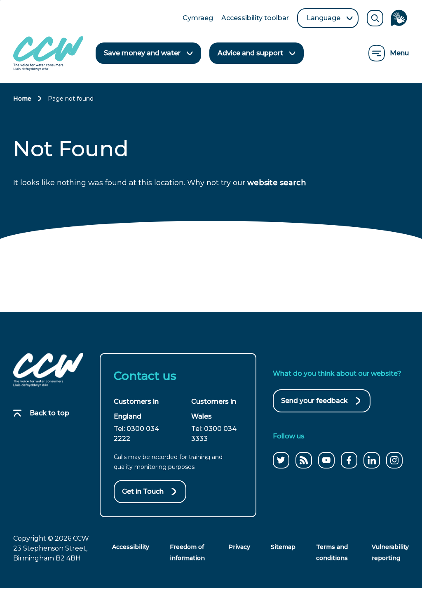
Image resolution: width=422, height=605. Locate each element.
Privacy (239, 547)
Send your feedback (314, 404)
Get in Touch (143, 491)
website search (276, 182)
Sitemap (283, 547)
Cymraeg (198, 18)
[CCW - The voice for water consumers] (48, 53)
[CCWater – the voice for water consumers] (48, 370)
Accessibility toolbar (255, 18)
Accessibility (130, 547)
